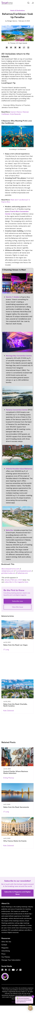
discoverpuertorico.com (10, 569)
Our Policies (5, 957)
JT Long (6, 649)
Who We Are (6, 942)
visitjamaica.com (7, 571)
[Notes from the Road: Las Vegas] (17, 629)
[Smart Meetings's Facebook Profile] (5, 969)
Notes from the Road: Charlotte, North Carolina (15, 705)
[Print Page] (28, 47)
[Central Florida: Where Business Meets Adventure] (17, 756)
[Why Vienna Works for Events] (17, 826)
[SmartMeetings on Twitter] (11, 47)
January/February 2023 (13, 580)
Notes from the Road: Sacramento (16, 807)
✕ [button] (32, 996)
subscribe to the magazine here (16, 582)
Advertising (5, 951)
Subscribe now (17, 601)
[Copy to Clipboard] (23, 47)
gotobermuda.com (8, 573)
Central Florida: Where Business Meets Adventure (15, 772)
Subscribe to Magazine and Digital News (17, 893)
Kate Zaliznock (8, 710)
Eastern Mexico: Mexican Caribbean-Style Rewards (15, 113)
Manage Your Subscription (10, 960)
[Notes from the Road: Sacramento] (17, 792)
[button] (30, 1008)
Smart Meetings (7, 3)
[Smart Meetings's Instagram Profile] (9, 969)
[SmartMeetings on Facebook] (6, 47)
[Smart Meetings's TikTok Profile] (17, 969)
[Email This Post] (19, 47)
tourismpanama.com (23, 571)
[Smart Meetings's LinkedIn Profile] (2, 969)
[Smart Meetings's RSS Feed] (20, 969)
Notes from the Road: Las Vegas (15, 645)
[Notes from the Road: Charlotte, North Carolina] (17, 688)
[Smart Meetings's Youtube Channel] (13, 969)
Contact (4, 945)
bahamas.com (22, 573)
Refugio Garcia (12, 21)
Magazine (4, 948)
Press (3, 954)
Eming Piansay (8, 778)
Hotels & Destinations (17, 11)
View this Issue (17, 607)
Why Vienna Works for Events (14, 841)
